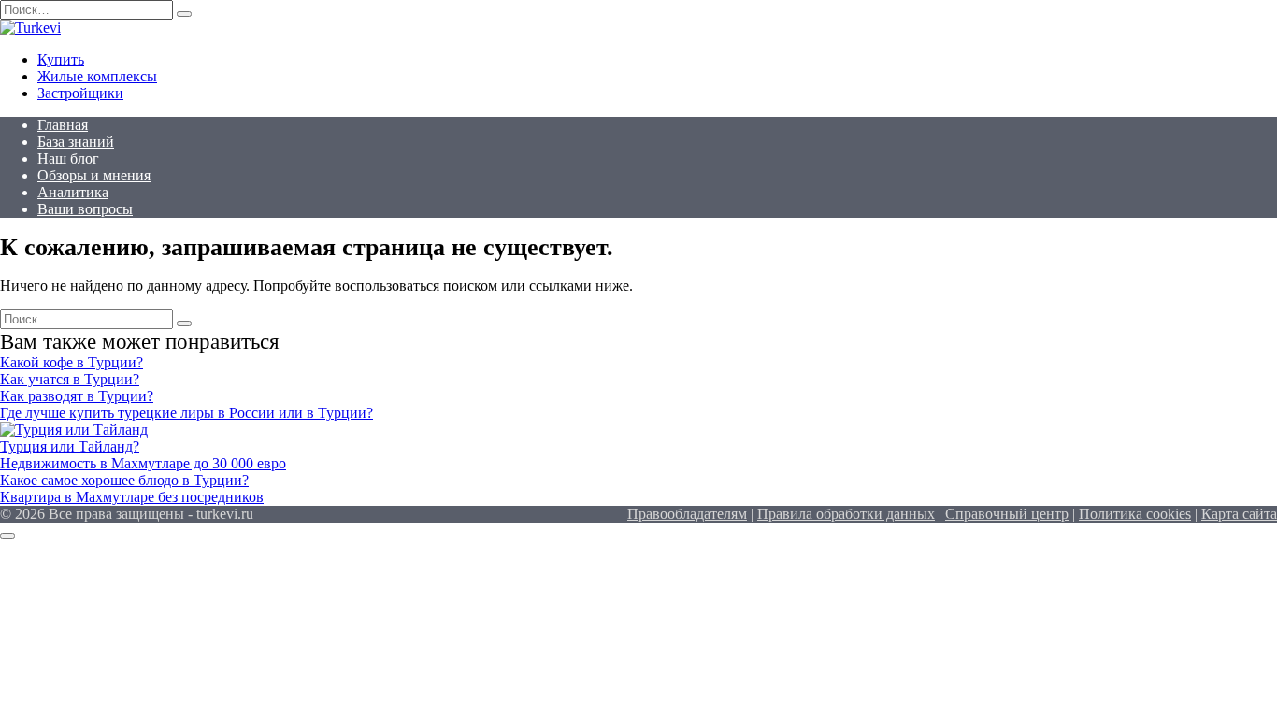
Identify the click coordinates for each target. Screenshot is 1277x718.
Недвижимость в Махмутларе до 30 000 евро (143, 463)
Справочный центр (1007, 514)
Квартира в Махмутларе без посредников (132, 497)
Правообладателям (687, 514)
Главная (62, 125)
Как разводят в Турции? (76, 396)
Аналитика (72, 192)
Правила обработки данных (846, 514)
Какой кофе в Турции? (71, 362)
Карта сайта (1239, 514)
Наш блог (68, 158)
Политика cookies (1135, 514)
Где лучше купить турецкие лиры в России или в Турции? (186, 413)
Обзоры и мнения (94, 175)
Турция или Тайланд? (69, 446)
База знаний (75, 142)
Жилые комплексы (97, 76)
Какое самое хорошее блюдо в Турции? (124, 480)
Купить (60, 59)
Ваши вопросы (85, 209)
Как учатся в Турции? (69, 379)
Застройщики (80, 93)
